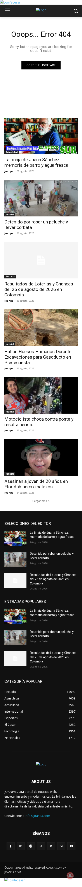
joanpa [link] (9, 171)
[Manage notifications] (70, 875)
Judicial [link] (10, 214)
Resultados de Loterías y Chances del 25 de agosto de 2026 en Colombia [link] (38, 289)
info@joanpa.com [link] (37, 816)
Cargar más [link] (39, 501)
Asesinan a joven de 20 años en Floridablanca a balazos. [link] (36, 484)
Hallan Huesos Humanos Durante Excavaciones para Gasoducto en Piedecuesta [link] (38, 357)
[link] (10, 2)
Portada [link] (10, 276)
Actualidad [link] (12, 152)
